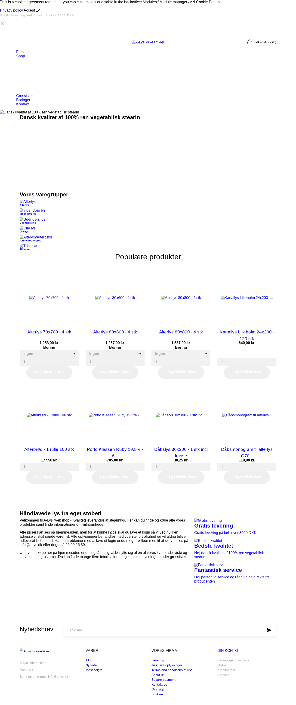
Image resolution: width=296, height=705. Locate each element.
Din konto (227, 651)
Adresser (224, 675)
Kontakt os (159, 684)
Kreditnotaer (226, 670)
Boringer (23, 100)
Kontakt (22, 104)
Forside (22, 52)
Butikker (157, 694)
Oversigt (157, 689)
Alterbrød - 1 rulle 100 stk (49, 449)
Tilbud (90, 660)
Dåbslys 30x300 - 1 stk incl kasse (181, 452)
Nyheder (92, 665)
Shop (20, 56)
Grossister (24, 96)
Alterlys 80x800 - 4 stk (181, 332)
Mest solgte (94, 670)
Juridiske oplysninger (166, 665)
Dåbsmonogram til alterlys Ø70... (247, 452)
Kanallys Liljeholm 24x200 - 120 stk (247, 335)
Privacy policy (11, 10)
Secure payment (163, 679)
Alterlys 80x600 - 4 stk (115, 332)
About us (157, 675)
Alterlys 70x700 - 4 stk (49, 332)
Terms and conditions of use (172, 670)
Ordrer (222, 665)
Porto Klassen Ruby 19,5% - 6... (115, 452)
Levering (157, 660)
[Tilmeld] (269, 630)
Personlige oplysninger (234, 660)
